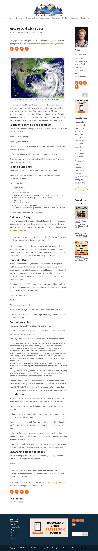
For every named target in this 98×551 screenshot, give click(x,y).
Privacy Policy (56, 548)
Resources (56, 18)
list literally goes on (18, 230)
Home (11, 18)
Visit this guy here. (56, 447)
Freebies (74, 18)
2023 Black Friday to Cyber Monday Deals (81, 258)
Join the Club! (81, 191)
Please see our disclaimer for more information (45, 43)
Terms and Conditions (79, 548)
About (82, 18)
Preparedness (44, 18)
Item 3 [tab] (83, 203)
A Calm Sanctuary (36, 32)
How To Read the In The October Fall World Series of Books (81, 224)
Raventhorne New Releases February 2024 (81, 235)
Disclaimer (66, 548)
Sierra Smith (16, 32)
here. (41, 213)
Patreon (13, 539)
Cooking (19, 18)
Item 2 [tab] (81, 203)
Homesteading (31, 18)
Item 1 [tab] (79, 203)
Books (64, 18)
